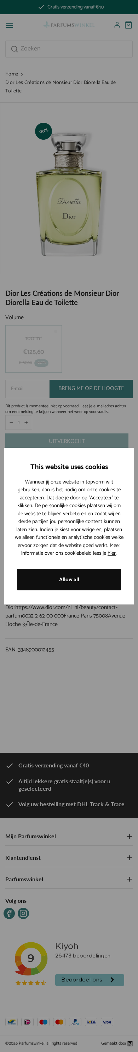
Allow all (69, 579)
